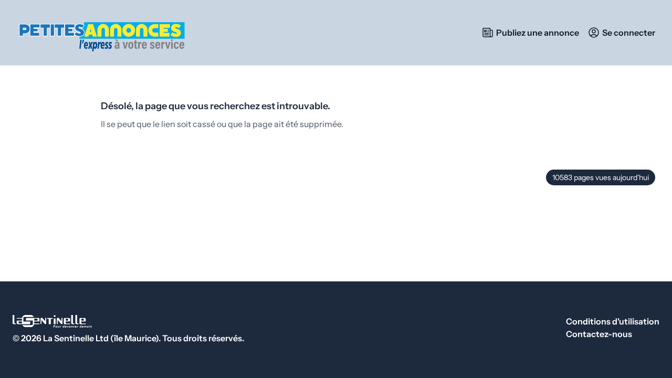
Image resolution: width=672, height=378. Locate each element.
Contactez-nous (599, 334)
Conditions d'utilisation (612, 321)
